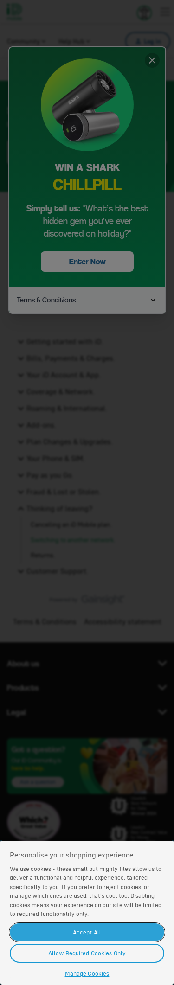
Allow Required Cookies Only (87, 953)
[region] (87, 912)
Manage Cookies (87, 973)
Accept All (87, 932)
